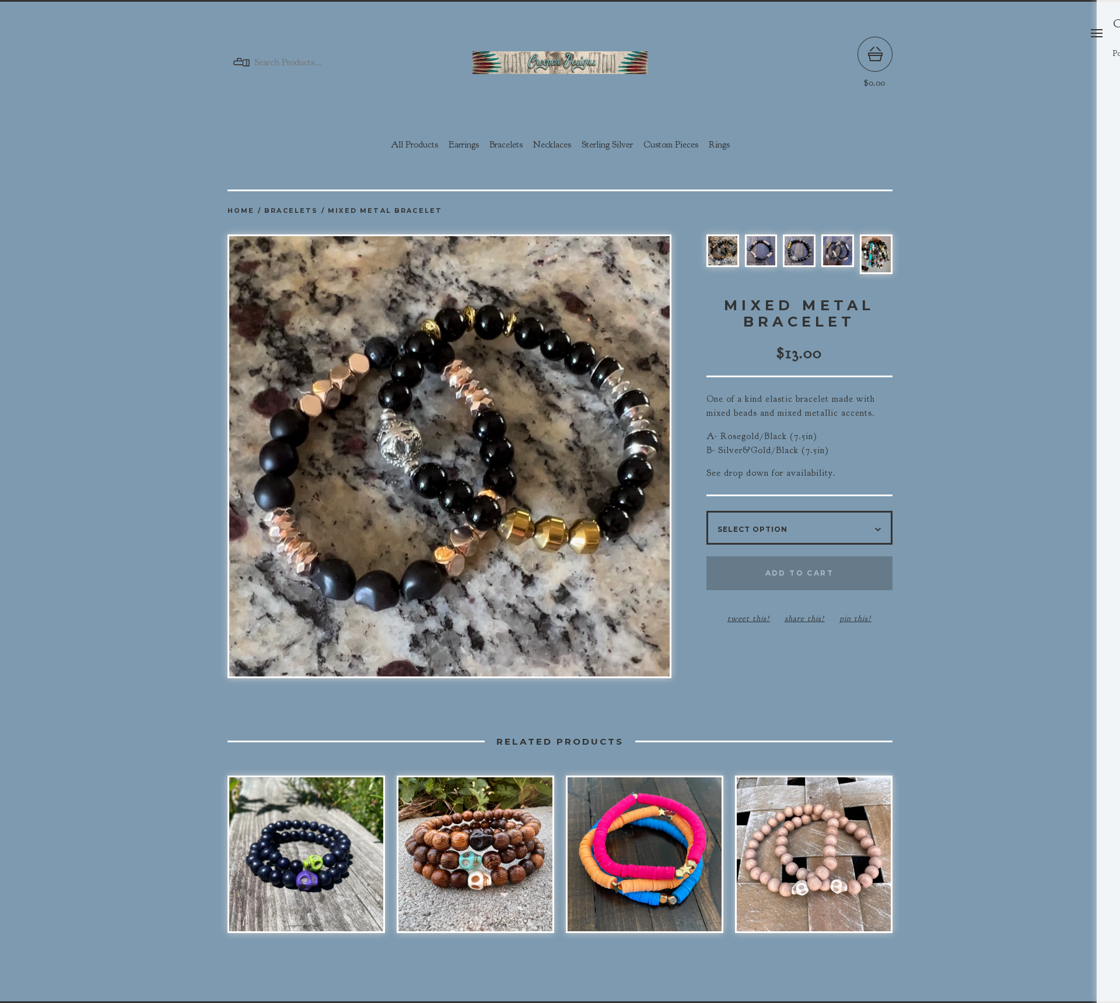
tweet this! (748, 618)
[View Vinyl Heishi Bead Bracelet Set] (644, 860)
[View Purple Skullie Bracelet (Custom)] (306, 860)
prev (338, 457)
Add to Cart (799, 573)
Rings (719, 144)
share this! (805, 618)
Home (241, 211)
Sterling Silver (607, 144)
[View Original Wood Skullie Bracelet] (475, 860)
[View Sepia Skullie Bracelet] (813, 860)
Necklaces (552, 144)
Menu (1096, 33)
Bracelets (506, 144)
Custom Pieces (670, 144)
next (560, 457)
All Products (414, 144)
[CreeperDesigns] (560, 62)
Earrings (464, 144)
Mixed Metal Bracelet (385, 211)
